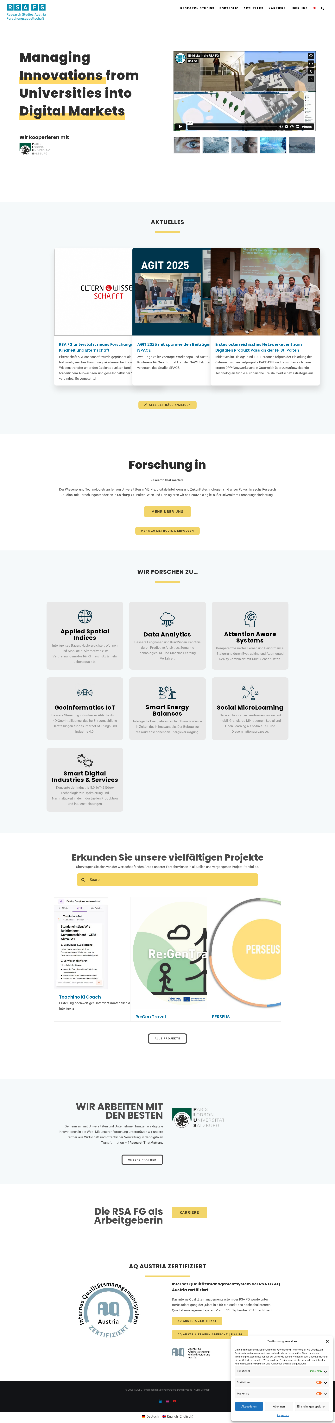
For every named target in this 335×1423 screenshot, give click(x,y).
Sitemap (205, 1389)
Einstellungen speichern (312, 1406)
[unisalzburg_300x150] (198, 1106)
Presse (188, 1389)
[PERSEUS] (263, 953)
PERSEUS (221, 1017)
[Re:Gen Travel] (186, 953)
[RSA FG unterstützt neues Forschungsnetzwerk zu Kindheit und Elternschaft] (108, 291)
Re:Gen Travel (150, 1017)
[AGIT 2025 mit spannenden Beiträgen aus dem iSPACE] (187, 291)
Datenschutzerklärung (170, 1389)
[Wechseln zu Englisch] (314, 8)
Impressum (283, 1415)
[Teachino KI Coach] (110, 943)
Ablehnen (279, 1406)
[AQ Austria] (191, 1340)
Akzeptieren (248, 1406)
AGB (196, 1389)
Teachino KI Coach (80, 997)
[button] (327, 1341)
